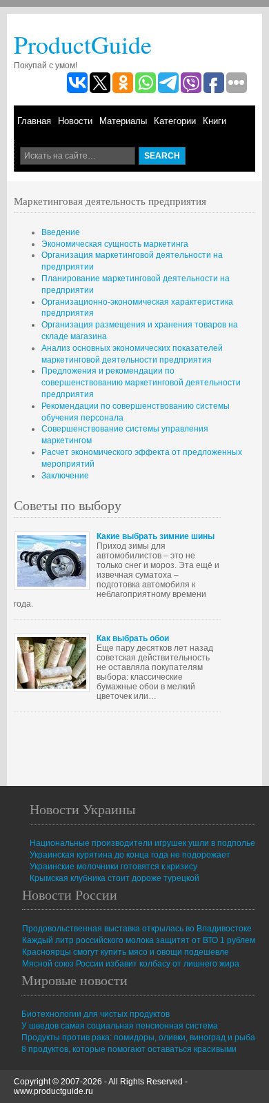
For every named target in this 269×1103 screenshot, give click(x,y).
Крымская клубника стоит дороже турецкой (114, 878)
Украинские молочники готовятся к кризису (113, 866)
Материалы (123, 121)
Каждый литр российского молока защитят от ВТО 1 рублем (138, 940)
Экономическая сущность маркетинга (114, 244)
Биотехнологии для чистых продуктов (95, 1014)
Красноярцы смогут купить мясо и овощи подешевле (125, 952)
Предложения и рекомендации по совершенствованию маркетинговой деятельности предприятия (141, 382)
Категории (175, 121)
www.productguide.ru (53, 1091)
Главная (34, 121)
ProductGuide (83, 44)
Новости (75, 121)
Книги (214, 121)
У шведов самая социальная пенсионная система (119, 1026)
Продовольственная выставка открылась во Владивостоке (137, 928)
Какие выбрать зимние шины (156, 536)
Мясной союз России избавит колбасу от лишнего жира (130, 964)
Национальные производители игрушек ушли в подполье (142, 843)
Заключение (65, 475)
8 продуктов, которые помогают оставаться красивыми (129, 1049)
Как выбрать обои (133, 638)
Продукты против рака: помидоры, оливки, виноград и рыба (138, 1037)
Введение (60, 232)
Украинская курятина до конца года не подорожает (130, 855)
